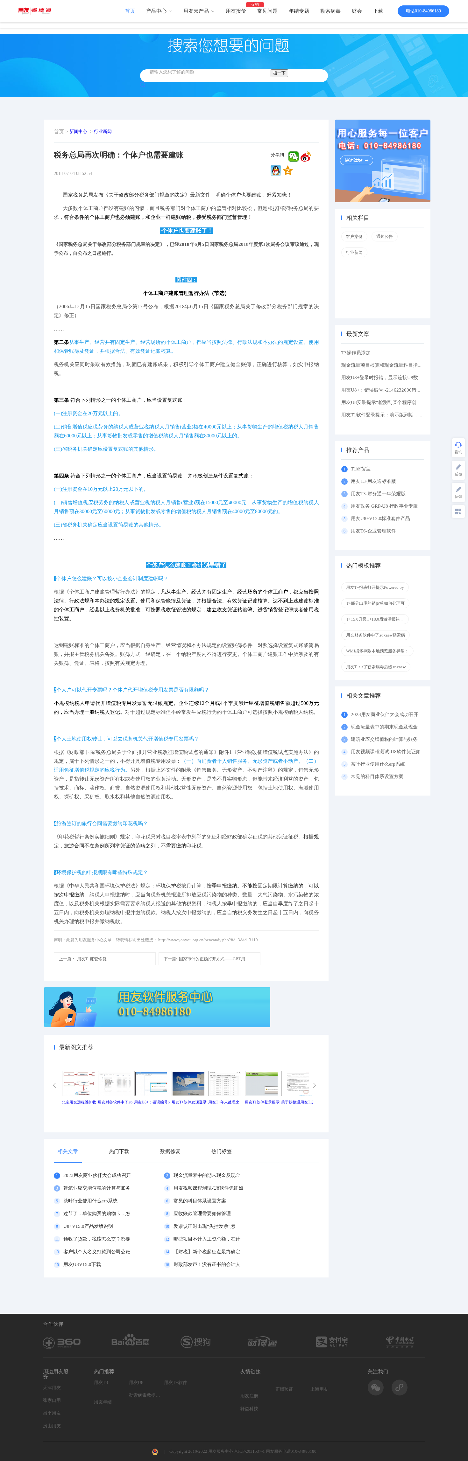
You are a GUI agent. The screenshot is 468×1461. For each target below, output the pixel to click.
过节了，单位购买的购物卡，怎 (96, 1213)
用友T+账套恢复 (83, 959)
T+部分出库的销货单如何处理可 (375, 603)
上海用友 (319, 1389)
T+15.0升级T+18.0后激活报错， (375, 619)
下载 (378, 11)
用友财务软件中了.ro (115, 1102)
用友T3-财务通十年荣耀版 (379, 493)
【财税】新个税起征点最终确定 (207, 1251)
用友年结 (103, 1402)
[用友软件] (37, 11)
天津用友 (52, 1387)
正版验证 (284, 1389)
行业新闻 (103, 131)
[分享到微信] (293, 156)
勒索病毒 (330, 11)
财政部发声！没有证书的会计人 (207, 1264)
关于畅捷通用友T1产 (298, 1102)
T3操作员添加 (356, 352)
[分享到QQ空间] (288, 170)
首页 (130, 11)
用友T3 (101, 1382)
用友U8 (136, 1382)
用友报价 (236, 11)
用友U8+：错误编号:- (152, 1102)
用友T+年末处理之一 (225, 1102)
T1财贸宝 (361, 468)
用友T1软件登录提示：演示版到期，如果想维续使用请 (399, 414)
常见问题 (267, 11)
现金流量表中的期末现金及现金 (207, 1175)
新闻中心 (78, 131)
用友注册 (249, 1396)
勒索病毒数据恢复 (145, 1395)
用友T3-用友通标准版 (373, 481)
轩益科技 (249, 1408)
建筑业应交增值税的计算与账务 (96, 1188)
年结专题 (299, 11)
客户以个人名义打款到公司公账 (96, 1251)
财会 (357, 11)
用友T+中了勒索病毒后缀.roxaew (376, 666)
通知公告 (384, 236)
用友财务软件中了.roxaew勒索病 (375, 635)
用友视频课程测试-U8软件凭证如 (208, 1188)
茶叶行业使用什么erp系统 (90, 1200)
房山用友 (52, 1425)
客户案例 (354, 236)
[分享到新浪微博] (306, 156)
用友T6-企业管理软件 (373, 530)
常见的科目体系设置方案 (200, 1200)
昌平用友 (52, 1413)
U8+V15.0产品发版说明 (88, 1226)
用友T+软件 (175, 1382)
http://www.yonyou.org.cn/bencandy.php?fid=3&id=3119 (208, 939)
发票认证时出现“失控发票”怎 (204, 1226)
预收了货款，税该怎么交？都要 (96, 1239)
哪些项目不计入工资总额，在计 (207, 1239)
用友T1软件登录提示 (262, 1102)
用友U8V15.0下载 (82, 1264)
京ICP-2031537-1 (249, 1451)
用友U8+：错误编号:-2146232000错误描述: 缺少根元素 (399, 390)
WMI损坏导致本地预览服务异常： (377, 651)
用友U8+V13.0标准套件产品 (380, 518)
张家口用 (52, 1400)
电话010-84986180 (423, 11)
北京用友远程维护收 (79, 1102)
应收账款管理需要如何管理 (202, 1213)
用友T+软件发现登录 (189, 1102)
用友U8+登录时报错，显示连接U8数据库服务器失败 (396, 377)
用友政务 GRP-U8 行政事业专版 (384, 506)
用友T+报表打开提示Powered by (375, 587)
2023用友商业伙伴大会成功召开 (97, 1175)
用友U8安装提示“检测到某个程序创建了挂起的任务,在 (398, 402)
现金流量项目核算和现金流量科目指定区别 (386, 365)
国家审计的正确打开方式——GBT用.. (205, 959)
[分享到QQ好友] (276, 170)
